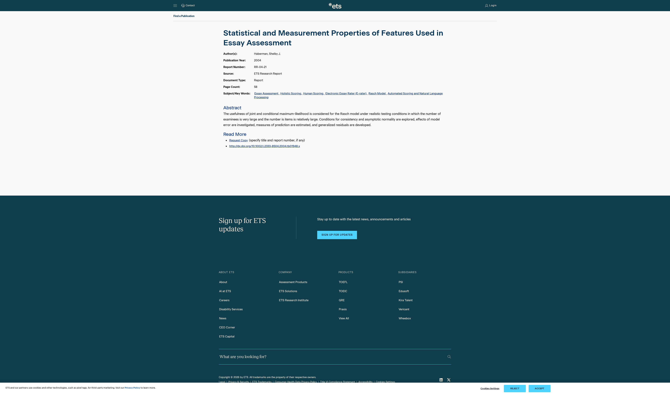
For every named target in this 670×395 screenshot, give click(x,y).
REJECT (514, 388)
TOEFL (343, 282)
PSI (401, 282)
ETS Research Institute (293, 300)
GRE (342, 300)
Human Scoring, (314, 93)
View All (344, 318)
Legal (222, 382)
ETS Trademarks (261, 382)
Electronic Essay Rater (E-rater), (346, 93)
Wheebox (405, 318)
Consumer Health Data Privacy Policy (296, 382)
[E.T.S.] (335, 5)
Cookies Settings (385, 382)
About (223, 282)
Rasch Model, (377, 93)
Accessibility (365, 382)
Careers (224, 300)
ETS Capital (226, 336)
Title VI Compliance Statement (337, 382)
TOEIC (343, 291)
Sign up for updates (337, 234)
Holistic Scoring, (291, 93)
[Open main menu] (175, 5)
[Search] (449, 357)
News (222, 318)
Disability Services (231, 309)
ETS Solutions (288, 291)
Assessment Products (293, 282)
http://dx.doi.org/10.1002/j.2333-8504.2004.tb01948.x (264, 146)
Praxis (343, 309)
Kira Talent (406, 300)
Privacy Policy (132, 387)
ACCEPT (539, 388)
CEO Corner (227, 327)
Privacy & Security (238, 382)
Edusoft (404, 291)
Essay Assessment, (267, 93)
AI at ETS (225, 291)
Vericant (404, 309)
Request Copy (238, 140)
